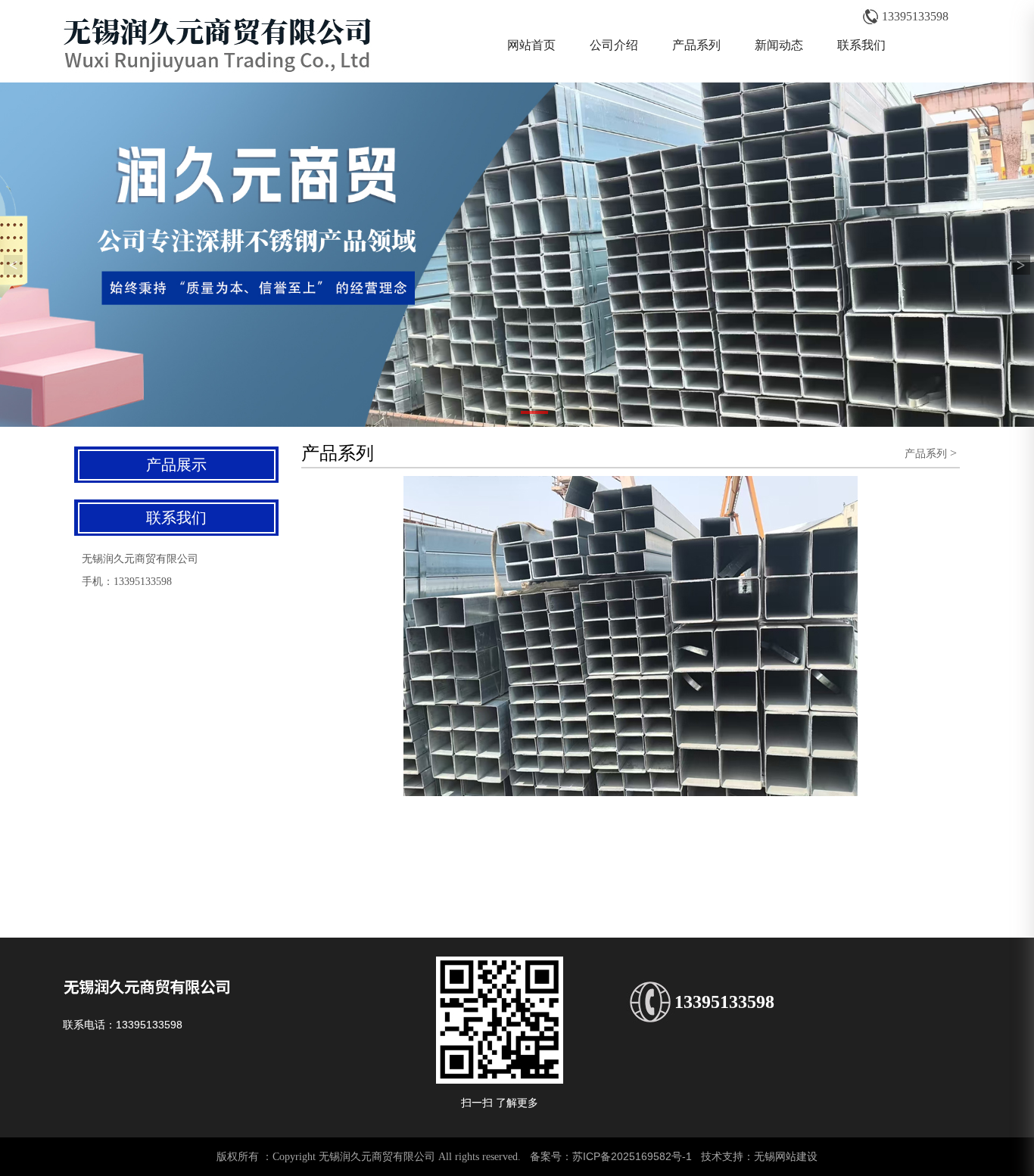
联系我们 (861, 45)
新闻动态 (779, 45)
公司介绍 (614, 45)
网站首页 (531, 45)
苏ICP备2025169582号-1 (632, 1156)
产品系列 (696, 45)
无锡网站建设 (786, 1156)
